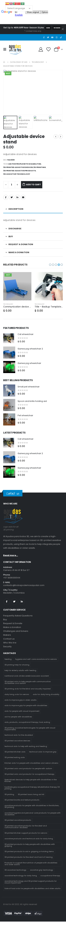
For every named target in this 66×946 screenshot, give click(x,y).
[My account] (41, 49)
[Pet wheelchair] (9, 419)
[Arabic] (23, 3)
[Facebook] (44, 37)
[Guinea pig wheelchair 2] (9, 353)
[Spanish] (7, 3)
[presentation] (7, 92)
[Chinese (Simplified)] (19, 3)
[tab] (33, 209)
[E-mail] (23, 197)
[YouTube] (52, 37)
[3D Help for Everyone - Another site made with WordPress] (15, 49)
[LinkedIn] (17, 197)
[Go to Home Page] (4, 62)
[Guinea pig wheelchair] (9, 367)
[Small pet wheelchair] (9, 390)
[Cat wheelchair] (9, 338)
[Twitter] (48, 37)
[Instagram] (56, 37)
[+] (17, 184)
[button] (50, 265)
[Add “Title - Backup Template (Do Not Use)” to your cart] (57, 277)
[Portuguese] (15, 3)
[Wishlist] (48, 49)
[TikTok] (61, 37)
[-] (5, 184)
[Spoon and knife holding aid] (9, 405)
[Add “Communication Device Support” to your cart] (26, 277)
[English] (11, 3)
